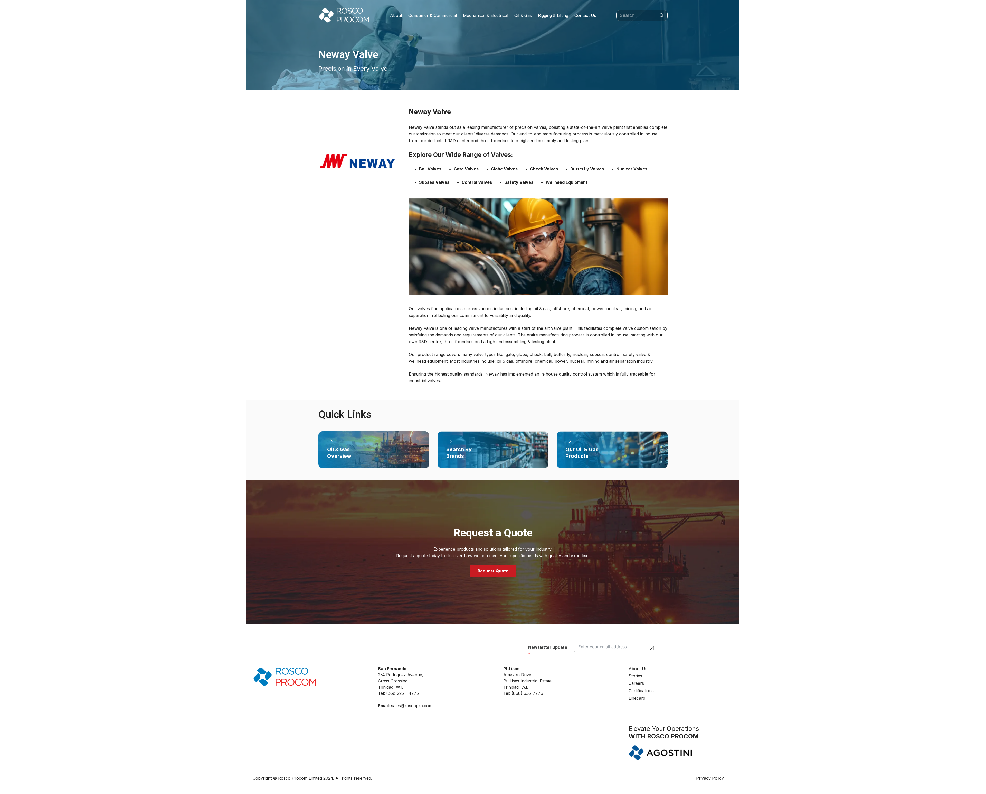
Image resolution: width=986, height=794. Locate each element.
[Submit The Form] (651, 648)
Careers (636, 683)
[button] (404, 15)
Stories (635, 675)
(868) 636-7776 (527, 693)
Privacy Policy (710, 778)
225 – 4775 (408, 693)
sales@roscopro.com (411, 705)
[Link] (373, 449)
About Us (638, 668)
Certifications (641, 690)
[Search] (661, 15)
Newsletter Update (547, 647)
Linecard (637, 698)
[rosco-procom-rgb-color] (344, 15)
